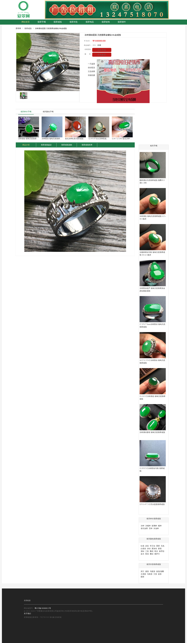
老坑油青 (144, 528)
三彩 (147, 551)
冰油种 (156, 528)
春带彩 (161, 551)
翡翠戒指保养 (87, 145)
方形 (155, 574)
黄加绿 (154, 549)
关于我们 (27, 613)
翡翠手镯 (42, 22)
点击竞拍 (101, 50)
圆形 (142, 577)
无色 (162, 546)
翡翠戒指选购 (66, 145)
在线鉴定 (101, 55)
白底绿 (143, 549)
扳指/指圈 (160, 571)
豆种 (150, 528)
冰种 (142, 526)
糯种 (160, 526)
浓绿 (149, 549)
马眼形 (152, 571)
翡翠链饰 (106, 22)
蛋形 (160, 574)
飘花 (151, 551)
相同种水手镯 (26, 112)
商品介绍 (26, 145)
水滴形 (143, 574)
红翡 (142, 546)
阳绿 (147, 554)
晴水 (156, 551)
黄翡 (160, 549)
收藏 (99, 45)
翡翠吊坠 (74, 22)
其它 (142, 571)
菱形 (147, 571)
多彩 (147, 546)
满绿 (142, 551)
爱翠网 (18, 28)
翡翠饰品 (90, 22)
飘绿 (151, 554)
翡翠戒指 (58, 22)
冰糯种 (148, 526)
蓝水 (142, 554)
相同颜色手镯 (48, 112)
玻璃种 (154, 526)
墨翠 (158, 546)
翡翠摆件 (122, 22)
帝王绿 (152, 546)
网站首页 (25, 22)
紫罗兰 (157, 554)
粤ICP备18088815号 (43, 608)
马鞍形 (149, 574)
